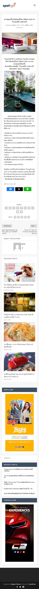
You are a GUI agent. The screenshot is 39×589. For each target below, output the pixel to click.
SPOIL (27, 25)
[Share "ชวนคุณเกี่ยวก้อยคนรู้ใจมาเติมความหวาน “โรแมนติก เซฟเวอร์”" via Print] (21, 212)
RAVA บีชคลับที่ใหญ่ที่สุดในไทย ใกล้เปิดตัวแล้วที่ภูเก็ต (19, 493)
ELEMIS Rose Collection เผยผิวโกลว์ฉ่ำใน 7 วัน (18, 488)
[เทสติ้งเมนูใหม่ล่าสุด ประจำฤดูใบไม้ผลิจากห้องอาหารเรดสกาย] (19, 361)
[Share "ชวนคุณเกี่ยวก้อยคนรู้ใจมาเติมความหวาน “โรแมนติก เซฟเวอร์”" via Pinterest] (21, 208)
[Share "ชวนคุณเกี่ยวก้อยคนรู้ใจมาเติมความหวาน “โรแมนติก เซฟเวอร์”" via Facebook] (6, 208)
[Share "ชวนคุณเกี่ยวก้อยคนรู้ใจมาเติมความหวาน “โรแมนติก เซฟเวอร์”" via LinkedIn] (25, 208)
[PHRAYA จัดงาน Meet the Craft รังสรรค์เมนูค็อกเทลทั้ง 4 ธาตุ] (19, 302)
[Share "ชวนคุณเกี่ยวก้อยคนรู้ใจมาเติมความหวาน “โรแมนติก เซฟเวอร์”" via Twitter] (10, 208)
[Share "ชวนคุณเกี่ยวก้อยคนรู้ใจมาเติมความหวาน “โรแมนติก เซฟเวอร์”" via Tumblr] (18, 208)
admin (14, 25)
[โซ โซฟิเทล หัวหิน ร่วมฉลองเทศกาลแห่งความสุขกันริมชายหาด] (19, 272)
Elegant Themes (16, 584)
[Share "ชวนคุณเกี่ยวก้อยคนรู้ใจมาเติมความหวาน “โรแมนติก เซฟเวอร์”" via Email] (18, 212)
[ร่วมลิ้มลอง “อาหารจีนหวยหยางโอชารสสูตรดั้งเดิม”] (19, 331)
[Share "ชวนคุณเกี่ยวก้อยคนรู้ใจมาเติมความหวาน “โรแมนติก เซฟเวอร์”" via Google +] (14, 208)
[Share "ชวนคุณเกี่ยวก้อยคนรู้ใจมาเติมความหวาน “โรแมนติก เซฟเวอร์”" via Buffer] (29, 208)
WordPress (32, 584)
